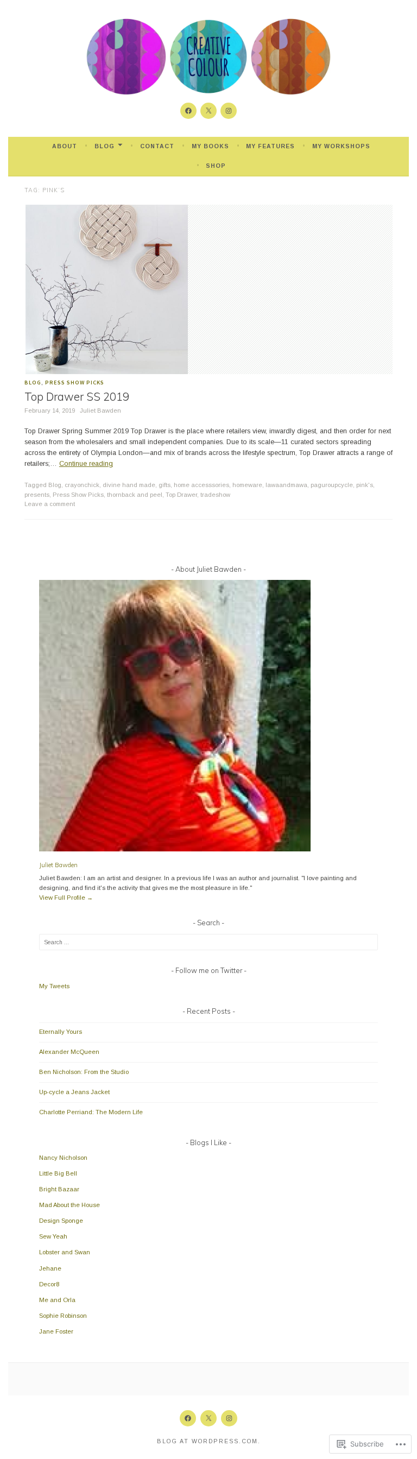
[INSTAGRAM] (229, 1418)
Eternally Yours (60, 1031)
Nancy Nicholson (63, 1157)
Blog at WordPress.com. (209, 1441)
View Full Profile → (66, 897)
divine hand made (129, 485)
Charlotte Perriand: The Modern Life (91, 1112)
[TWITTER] (208, 1418)
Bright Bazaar (59, 1189)
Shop (216, 165)
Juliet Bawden (100, 410)
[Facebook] (188, 111)
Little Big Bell (58, 1173)
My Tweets (54, 986)
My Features (270, 146)
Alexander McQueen (69, 1052)
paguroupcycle (332, 485)
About (64, 146)
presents (36, 494)
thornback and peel (134, 494)
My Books (210, 146)
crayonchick (82, 485)
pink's (364, 485)
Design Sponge (61, 1220)
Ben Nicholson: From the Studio (84, 1072)
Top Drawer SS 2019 (76, 396)
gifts (164, 485)
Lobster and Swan (64, 1252)
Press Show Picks (74, 382)
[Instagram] (228, 111)
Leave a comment (49, 504)
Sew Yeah (53, 1236)
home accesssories (201, 485)
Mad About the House (69, 1205)
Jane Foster (56, 1331)
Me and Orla (57, 1300)
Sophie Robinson (63, 1315)
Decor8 (49, 1284)
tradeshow (215, 494)
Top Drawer (181, 494)
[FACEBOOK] (188, 1418)
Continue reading (86, 464)
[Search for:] (208, 942)
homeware (247, 485)
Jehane (50, 1268)
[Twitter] (208, 111)
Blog (104, 146)
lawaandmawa (286, 485)
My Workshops (341, 146)
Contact (157, 146)
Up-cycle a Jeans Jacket (74, 1092)
